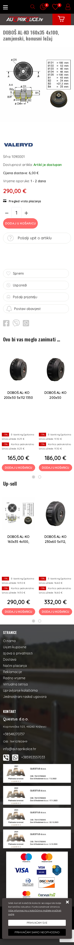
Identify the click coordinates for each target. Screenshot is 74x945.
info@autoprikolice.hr (19, 749)
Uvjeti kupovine (14, 647)
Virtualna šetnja (15, 684)
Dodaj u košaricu (20, 223)
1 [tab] (33, 477)
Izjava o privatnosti (18, 653)
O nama (9, 641)
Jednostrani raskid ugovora (24, 697)
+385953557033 (33, 757)
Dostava (9, 659)
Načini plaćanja (15, 666)
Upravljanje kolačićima (20, 690)
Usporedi (20, 285)
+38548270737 (13, 734)
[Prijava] (68, 7)
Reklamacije (12, 672)
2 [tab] (39, 477)
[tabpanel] (18, 410)
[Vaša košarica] (61, 22)
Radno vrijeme (14, 678)
